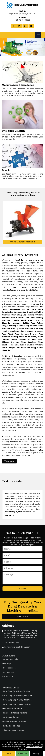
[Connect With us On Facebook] (13, 26)
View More (9, 461)
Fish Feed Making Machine (14, 713)
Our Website (8, 672)
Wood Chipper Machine (22, 241)
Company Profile (10, 659)
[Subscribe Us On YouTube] (31, 26)
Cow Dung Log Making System (16, 704)
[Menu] (38, 35)
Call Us (9, 754)
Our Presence (9, 668)
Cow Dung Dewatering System (16, 691)
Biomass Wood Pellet (12, 708)
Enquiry (36, 754)
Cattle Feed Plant (10, 717)
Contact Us (7, 676)
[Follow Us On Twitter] (19, 26)
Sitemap (6, 663)
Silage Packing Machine (13, 730)
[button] (3, 47)
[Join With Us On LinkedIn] (25, 26)
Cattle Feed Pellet (11, 726)
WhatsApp (22, 754)
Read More (22, 616)
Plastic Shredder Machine (14, 721)
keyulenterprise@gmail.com (22, 13)
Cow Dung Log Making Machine (17, 700)
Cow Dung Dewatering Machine (17, 695)
